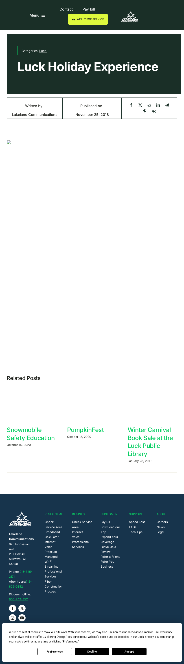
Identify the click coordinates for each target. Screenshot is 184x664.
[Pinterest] (145, 111)
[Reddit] (149, 105)
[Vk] (154, 111)
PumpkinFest (85, 430)
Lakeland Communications (34, 114)
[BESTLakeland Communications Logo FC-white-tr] (129, 12)
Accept (129, 651)
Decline (92, 651)
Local (43, 51)
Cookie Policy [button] (145, 636)
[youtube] (22, 617)
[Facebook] (131, 105)
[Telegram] (167, 105)
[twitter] (22, 608)
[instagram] (12, 617)
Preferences (54, 651)
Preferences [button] (70, 641)
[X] (140, 105)
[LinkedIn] (158, 105)
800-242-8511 (18, 599)
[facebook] (12, 608)
